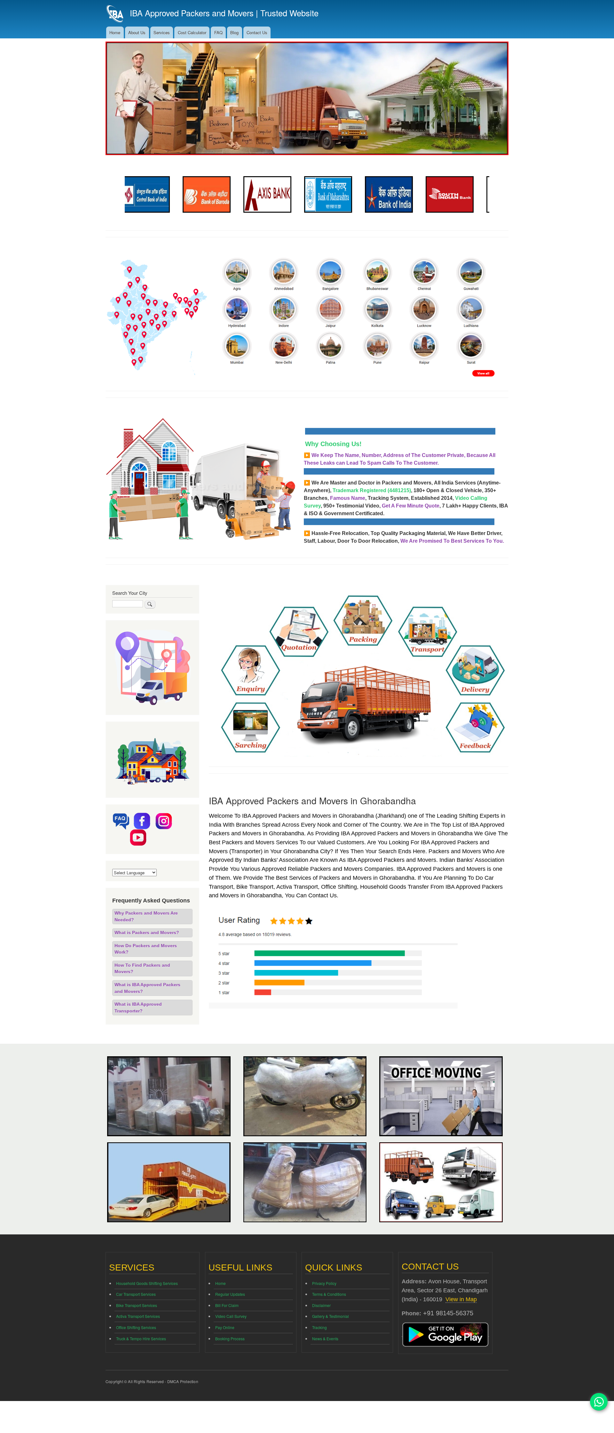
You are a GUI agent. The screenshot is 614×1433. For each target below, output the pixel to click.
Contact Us (257, 32)
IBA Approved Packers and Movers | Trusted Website (224, 13)
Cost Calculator (192, 32)
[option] (155, 194)
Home (114, 32)
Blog (234, 32)
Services (162, 32)
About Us (137, 32)
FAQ (218, 32)
